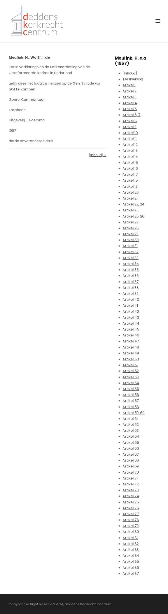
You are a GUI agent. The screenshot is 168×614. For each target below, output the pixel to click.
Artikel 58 (130, 406)
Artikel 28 (130, 228)
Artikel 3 (129, 97)
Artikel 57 (130, 400)
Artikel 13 (130, 150)
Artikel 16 (130, 168)
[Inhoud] (129, 73)
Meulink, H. (19, 57)
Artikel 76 (130, 508)
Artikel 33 (130, 257)
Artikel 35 (130, 269)
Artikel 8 (129, 121)
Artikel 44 (130, 323)
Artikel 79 (130, 525)
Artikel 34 (130, 263)
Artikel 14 (130, 156)
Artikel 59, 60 (133, 412)
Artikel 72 (130, 484)
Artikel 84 (130, 555)
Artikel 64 (130, 436)
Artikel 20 (130, 192)
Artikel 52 (130, 370)
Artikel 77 (130, 514)
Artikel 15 (130, 162)
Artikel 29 (130, 234)
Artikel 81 (130, 537)
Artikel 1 (129, 85)
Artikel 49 (130, 353)
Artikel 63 (130, 430)
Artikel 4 (129, 103)
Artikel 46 (130, 335)
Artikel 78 (130, 519)
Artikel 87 (130, 573)
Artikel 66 (130, 448)
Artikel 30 (130, 239)
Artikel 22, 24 (133, 204)
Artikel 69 (130, 466)
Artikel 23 (130, 210)
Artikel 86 (130, 567)
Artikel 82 (130, 543)
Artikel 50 (130, 359)
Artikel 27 (130, 222)
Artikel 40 (130, 299)
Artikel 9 (129, 126)
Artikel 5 (129, 108)
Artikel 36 (130, 275)
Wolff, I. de (40, 57)
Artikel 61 (130, 418)
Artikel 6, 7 (131, 114)
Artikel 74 (130, 496)
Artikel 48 (130, 347)
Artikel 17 (130, 174)
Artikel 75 (130, 502)
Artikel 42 (130, 311)
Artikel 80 (130, 531)
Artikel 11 (129, 138)
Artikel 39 (130, 293)
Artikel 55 (130, 388)
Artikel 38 (130, 287)
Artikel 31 (130, 245)
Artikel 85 (130, 561)
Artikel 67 (130, 454)
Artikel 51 (130, 365)
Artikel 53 (130, 377)
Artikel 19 (130, 186)
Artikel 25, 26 (133, 216)
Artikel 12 (130, 144)
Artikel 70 (130, 472)
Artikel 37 (130, 281)
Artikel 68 (130, 460)
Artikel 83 (130, 549)
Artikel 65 (130, 442)
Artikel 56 (130, 394)
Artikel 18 (130, 180)
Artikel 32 (130, 252)
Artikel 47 (130, 341)
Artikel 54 (130, 383)
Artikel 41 (130, 305)
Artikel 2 (129, 91)
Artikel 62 (130, 424)
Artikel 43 (130, 317)
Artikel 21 (130, 198)
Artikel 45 (130, 329)
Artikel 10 (130, 132)
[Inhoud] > (97, 154)
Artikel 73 (130, 490)
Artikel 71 (130, 478)
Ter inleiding (132, 79)
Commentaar (33, 99)
